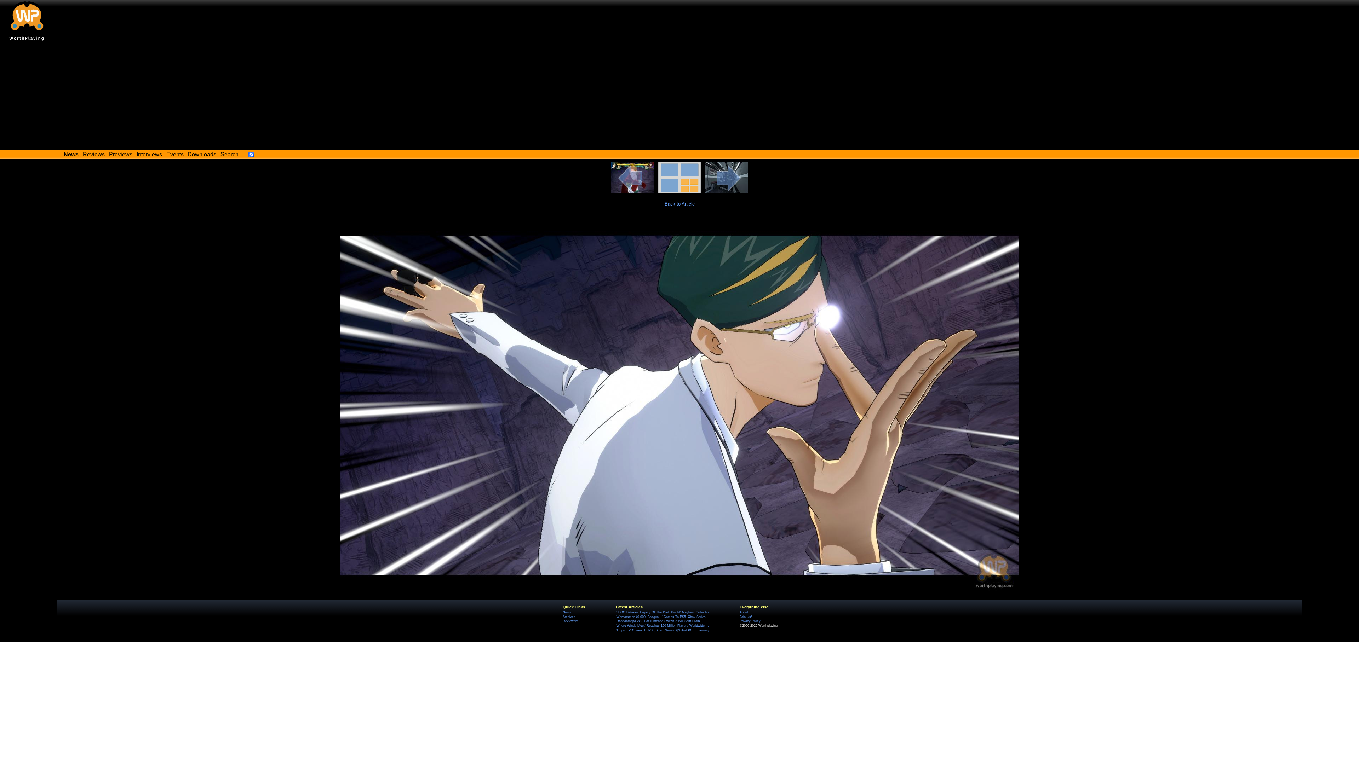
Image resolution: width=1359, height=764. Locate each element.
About (744, 612)
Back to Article (680, 204)
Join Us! (746, 617)
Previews (120, 154)
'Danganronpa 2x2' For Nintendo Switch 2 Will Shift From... (659, 621)
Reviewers (570, 621)
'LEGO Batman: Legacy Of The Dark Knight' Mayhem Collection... (664, 612)
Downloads (202, 154)
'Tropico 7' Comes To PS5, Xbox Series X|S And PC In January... (664, 630)
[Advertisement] (679, 97)
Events (175, 154)
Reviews (94, 154)
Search (229, 154)
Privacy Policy (750, 621)
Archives (569, 617)
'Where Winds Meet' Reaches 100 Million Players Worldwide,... (662, 625)
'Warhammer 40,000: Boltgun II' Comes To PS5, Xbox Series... (662, 617)
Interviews (149, 154)
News (567, 612)
